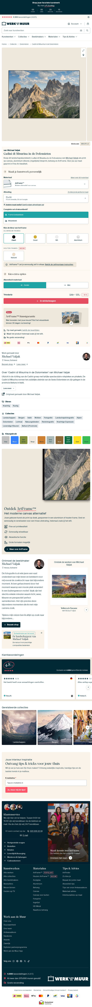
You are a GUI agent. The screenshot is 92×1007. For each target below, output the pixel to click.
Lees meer (21, 364)
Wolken (38, 418)
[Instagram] (13, 961)
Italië (30, 418)
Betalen (10, 850)
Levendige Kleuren (11, 426)
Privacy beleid (73, 990)
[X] (25, 961)
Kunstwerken (7, 36)
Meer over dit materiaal (79, 177)
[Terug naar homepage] (15, 23)
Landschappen (9, 418)
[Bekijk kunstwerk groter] (83, 50)
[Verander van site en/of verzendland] (88, 17)
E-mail (25, 835)
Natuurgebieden (32, 422)
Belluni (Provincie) (29, 426)
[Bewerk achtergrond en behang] (83, 55)
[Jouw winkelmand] (88, 24)
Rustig (15, 406)
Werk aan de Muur (15, 916)
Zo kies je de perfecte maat (78, 192)
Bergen (21, 418)
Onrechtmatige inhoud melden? (54, 990)
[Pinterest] (17, 961)
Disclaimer (37, 990)
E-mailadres (10, 778)
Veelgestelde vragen (16, 842)
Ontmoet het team (59, 858)
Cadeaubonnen (13, 861)
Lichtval (19, 422)
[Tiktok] (28, 961)
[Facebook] (21, 961)
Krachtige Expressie (65, 422)
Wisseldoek (12, 221)
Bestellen (11, 846)
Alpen (79, 418)
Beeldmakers (37, 36)
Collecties (22, 36)
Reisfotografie (48, 422)
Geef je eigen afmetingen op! (25, 205)
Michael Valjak (13, 150)
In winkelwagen (48, 300)
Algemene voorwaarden (23, 990)
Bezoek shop (7, 364)
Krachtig (6, 406)
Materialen (53, 36)
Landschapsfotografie (64, 418)
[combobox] (40, 30)
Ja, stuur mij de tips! (16, 790)
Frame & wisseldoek (15, 215)
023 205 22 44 (36, 831)
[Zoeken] (87, 30)
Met (68, 285)
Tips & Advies (69, 36)
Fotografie (48, 418)
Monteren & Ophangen (16, 857)
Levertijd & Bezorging (16, 853)
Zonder (26, 285)
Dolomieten (8, 422)
